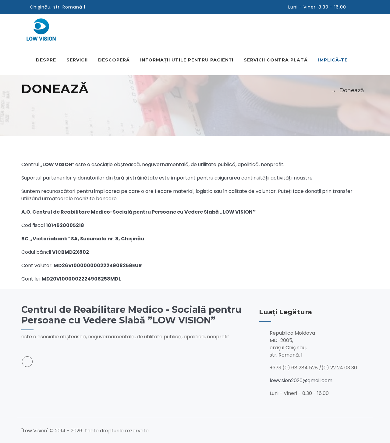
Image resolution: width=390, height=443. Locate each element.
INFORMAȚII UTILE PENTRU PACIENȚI (186, 60)
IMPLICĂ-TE (333, 60)
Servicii (77, 60)
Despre (46, 60)
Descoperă (114, 60)
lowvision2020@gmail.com (301, 380)
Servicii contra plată (276, 60)
